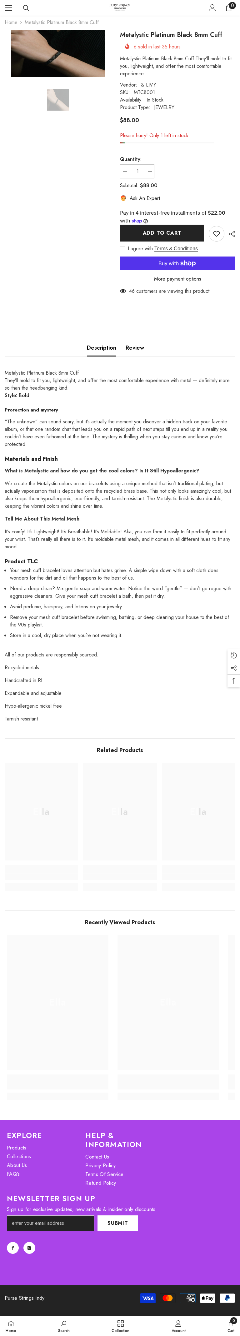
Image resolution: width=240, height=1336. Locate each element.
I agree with (140, 249)
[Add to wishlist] (216, 234)
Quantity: (131, 159)
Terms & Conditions (176, 248)
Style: (17, 395)
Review (135, 348)
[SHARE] (229, 234)
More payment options (177, 278)
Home (11, 22)
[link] (41, 877)
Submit (118, 1223)
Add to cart (162, 233)
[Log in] (212, 7)
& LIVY (148, 84)
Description (101, 348)
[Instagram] (29, 1248)
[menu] (8, 8)
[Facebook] (13, 1248)
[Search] (26, 8)
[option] (58, 53)
